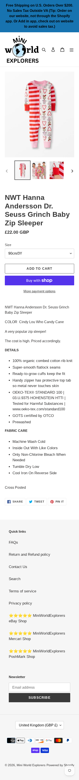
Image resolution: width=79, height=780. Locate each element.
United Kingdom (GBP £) (38, 725)
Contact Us (18, 567)
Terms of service (22, 591)
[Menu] (71, 49)
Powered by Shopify (60, 765)
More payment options (39, 291)
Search (14, 579)
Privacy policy (20, 603)
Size (8, 245)
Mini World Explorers (31, 765)
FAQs (13, 542)
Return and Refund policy (29, 554)
